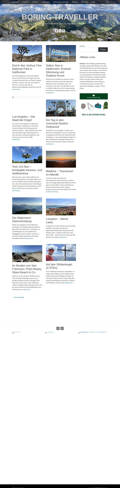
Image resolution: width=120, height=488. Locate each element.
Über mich (84, 2)
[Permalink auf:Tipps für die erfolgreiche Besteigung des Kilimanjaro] (93, 402)
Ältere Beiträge (18, 297)
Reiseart (35, 2)
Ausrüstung (46, 2)
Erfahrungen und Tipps (60, 2)
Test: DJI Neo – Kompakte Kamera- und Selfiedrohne (27, 170)
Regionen (25, 2)
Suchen (82, 46)
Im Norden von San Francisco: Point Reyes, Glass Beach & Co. (27, 269)
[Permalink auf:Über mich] (27, 402)
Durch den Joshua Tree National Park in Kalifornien (27, 69)
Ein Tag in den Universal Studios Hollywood (57, 123)
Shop (93, 2)
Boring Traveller (60, 17)
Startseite (15, 2)
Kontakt (74, 2)
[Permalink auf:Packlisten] (60, 402)
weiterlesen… (16, 89)
